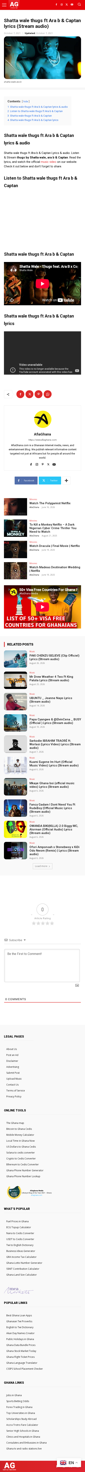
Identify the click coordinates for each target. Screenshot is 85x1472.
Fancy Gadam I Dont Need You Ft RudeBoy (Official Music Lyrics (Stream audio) (52, 808)
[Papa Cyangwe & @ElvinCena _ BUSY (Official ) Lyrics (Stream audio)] (15, 723)
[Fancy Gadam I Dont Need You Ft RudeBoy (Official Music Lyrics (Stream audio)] (15, 808)
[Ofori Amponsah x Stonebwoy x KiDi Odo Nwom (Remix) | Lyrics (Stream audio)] (15, 850)
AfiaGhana (42, 434)
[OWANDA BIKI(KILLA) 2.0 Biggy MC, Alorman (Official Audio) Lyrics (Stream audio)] (15, 829)
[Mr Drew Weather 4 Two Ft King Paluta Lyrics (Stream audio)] (15, 680)
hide (25, 101)
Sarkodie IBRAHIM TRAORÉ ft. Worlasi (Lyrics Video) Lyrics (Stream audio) (55, 744)
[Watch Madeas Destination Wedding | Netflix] (15, 571)
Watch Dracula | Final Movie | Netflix (54, 546)
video (52, 162)
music (45, 162)
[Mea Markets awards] (19, 1292)
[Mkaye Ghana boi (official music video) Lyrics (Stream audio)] (15, 786)
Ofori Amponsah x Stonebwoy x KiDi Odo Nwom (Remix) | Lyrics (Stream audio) (54, 850)
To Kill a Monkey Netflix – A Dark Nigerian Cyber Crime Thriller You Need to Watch (52, 528)
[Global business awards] (28, 1198)
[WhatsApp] (48, 394)
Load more (41, 866)
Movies (33, 499)
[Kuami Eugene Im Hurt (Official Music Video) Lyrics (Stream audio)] (15, 765)
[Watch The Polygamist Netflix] (15, 506)
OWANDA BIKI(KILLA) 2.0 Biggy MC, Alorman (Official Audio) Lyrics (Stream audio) (53, 829)
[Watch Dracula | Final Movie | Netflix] (15, 549)
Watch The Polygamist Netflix (50, 503)
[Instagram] (61, 4)
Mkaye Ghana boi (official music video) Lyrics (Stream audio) (52, 785)
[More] (66, 480)
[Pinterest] (38, 394)
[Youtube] (72, 4)
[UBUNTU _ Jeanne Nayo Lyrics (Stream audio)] (15, 701)
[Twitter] (66, 4)
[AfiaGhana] (42, 419)
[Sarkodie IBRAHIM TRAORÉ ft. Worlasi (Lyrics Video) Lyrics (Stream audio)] (15, 744)
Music (32, 651)
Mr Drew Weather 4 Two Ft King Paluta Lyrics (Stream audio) (51, 678)
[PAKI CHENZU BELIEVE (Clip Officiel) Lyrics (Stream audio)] (15, 659)
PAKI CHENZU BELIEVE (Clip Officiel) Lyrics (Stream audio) (54, 657)
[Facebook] (56, 4)
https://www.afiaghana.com (42, 440)
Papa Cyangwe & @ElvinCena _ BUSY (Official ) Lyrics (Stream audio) (55, 721)
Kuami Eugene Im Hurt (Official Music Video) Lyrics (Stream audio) (54, 763)
